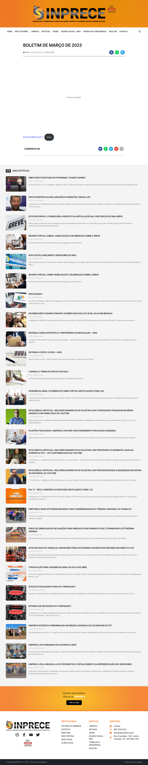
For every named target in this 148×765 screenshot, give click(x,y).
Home (9, 31)
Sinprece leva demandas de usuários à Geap (53, 645)
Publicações (49, 52)
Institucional (21, 31)
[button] (139, 31)
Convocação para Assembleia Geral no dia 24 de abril (58, 567)
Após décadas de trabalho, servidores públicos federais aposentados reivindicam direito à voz (81, 548)
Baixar (49, 137)
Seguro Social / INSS (71, 31)
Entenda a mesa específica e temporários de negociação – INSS (63, 333)
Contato (123, 31)
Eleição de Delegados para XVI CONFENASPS (52, 586)
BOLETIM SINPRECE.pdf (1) (33, 137)
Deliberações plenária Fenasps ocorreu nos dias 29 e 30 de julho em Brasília (71, 313)
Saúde (55, 31)
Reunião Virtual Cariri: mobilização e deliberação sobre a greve (64, 274)
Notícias (46, 31)
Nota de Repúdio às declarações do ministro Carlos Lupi (59, 197)
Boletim (113, 31)
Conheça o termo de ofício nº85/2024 (48, 371)
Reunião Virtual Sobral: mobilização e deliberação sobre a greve (64, 236)
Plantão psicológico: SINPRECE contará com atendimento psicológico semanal (72, 430)
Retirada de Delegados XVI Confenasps (50, 606)
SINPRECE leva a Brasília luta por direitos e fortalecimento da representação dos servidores (80, 664)
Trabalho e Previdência (94, 31)
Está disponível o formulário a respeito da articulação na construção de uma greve (76, 216)
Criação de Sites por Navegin (133, 762)
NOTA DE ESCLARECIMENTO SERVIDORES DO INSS (52, 255)
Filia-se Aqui (74, 703)
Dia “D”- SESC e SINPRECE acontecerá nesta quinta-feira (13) (61, 489)
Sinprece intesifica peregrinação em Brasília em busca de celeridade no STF (70, 625)
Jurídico (35, 31)
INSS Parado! (35, 294)
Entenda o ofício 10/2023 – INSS (45, 352)
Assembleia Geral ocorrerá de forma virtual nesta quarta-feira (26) (66, 391)
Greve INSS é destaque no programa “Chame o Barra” (57, 177)
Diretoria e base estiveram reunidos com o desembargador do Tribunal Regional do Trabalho (80, 509)
